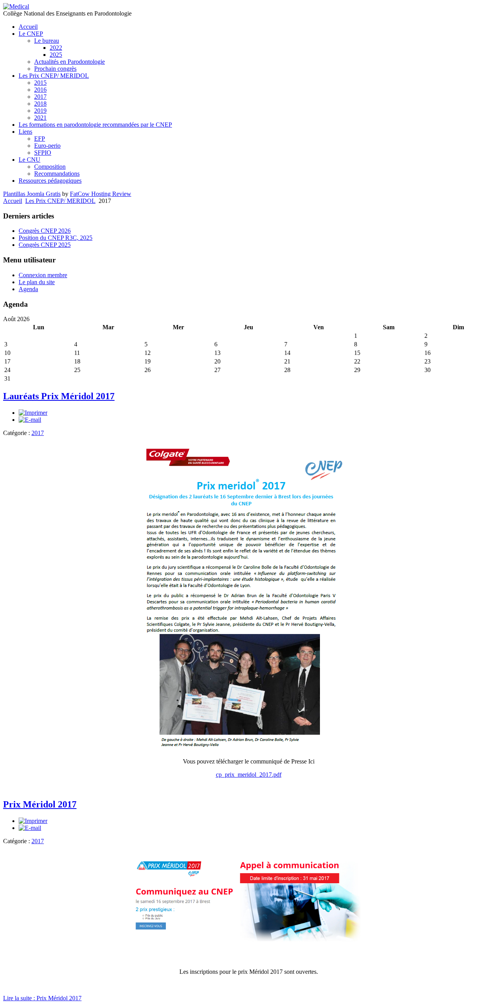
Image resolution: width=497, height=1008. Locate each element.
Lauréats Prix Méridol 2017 (59, 396)
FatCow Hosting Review (100, 193)
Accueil (12, 200)
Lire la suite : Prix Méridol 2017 (42, 998)
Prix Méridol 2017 (39, 804)
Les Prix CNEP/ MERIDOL (60, 200)
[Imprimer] (33, 412)
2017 (37, 433)
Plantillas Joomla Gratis (32, 193)
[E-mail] (30, 419)
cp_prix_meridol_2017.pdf (249, 774)
